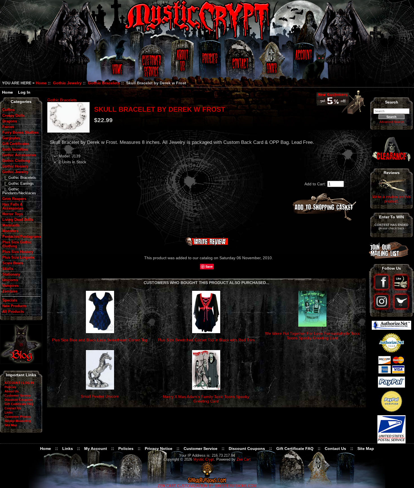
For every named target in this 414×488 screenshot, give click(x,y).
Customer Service (152, 63)
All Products (13, 312)
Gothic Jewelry (67, 83)
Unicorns (10, 280)
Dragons (9, 121)
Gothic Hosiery (15, 166)
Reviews (392, 172)
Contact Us (239, 63)
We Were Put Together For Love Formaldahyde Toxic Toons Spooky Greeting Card (312, 335)
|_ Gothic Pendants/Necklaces (19, 191)
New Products (14, 306)
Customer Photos (18, 416)
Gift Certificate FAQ (19, 404)
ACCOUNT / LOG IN (19, 382)
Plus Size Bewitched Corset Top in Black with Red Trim (206, 340)
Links (272, 63)
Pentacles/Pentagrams (21, 237)
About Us (182, 63)
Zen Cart (244, 459)
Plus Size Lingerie (18, 258)
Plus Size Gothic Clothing (17, 244)
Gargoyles (11, 138)
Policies (209, 63)
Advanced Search (391, 122)
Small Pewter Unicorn (100, 396)
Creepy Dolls (13, 116)
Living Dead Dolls (17, 220)
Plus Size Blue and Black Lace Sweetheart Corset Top (100, 340)
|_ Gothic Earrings (18, 184)
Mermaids (10, 225)
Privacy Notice (158, 448)
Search (391, 102)
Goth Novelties (15, 149)
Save (209, 266)
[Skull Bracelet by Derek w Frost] (68, 117)
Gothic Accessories (19, 155)
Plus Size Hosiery (17, 252)
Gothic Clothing (16, 161)
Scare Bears (12, 263)
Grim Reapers (14, 199)
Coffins (8, 110)
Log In (24, 92)
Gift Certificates (15, 144)
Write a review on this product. (391, 198)
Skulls (7, 269)
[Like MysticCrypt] (401, 289)
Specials (9, 300)
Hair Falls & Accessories (12, 206)
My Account (95, 448)
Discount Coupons (19, 399)
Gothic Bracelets (104, 83)
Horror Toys (12, 214)
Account (303, 63)
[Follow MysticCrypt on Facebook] (382, 289)
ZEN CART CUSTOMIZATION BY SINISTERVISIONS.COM (207, 486)
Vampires (10, 286)
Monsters (10, 231)
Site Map (11, 425)
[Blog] (21, 362)
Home (116, 63)
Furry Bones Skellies (20, 133)
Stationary (11, 274)
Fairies (8, 127)
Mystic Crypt (203, 459)
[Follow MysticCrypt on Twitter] (401, 309)
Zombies (9, 291)
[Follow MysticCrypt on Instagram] (382, 309)
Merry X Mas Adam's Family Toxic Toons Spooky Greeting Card (206, 398)
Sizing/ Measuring (18, 421)
